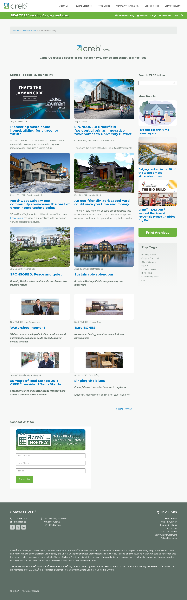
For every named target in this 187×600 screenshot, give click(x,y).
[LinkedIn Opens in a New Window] (23, 526)
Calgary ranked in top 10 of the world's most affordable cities (157, 173)
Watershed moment (27, 328)
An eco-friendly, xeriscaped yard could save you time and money (102, 202)
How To (144, 266)
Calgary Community (151, 258)
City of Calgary (148, 262)
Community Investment (127, 6)
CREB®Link (171, 528)
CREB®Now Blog (125, 15)
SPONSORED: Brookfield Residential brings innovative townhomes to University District (103, 130)
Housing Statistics (83, 6)
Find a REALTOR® (169, 15)
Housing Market (148, 254)
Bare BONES (84, 328)
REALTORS (146, 273)
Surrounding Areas (150, 276)
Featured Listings (147, 15)
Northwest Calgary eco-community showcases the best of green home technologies (40, 204)
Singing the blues (89, 381)
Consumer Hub (152, 6)
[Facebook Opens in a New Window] (12, 526)
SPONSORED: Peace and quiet (36, 274)
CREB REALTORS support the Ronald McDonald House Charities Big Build (156, 215)
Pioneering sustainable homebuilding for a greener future (34, 130)
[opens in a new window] (157, 232)
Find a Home (171, 518)
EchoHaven (16, 218)
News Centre (104, 6)
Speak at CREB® (169, 531)
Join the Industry (173, 6)
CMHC (144, 280)
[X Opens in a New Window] (18, 526)
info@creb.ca (20, 522)
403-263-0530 (21, 518)
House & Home (148, 269)
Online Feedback (169, 538)
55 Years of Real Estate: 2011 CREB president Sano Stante (35, 382)
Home (16, 30)
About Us (63, 6)
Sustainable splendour (94, 274)
